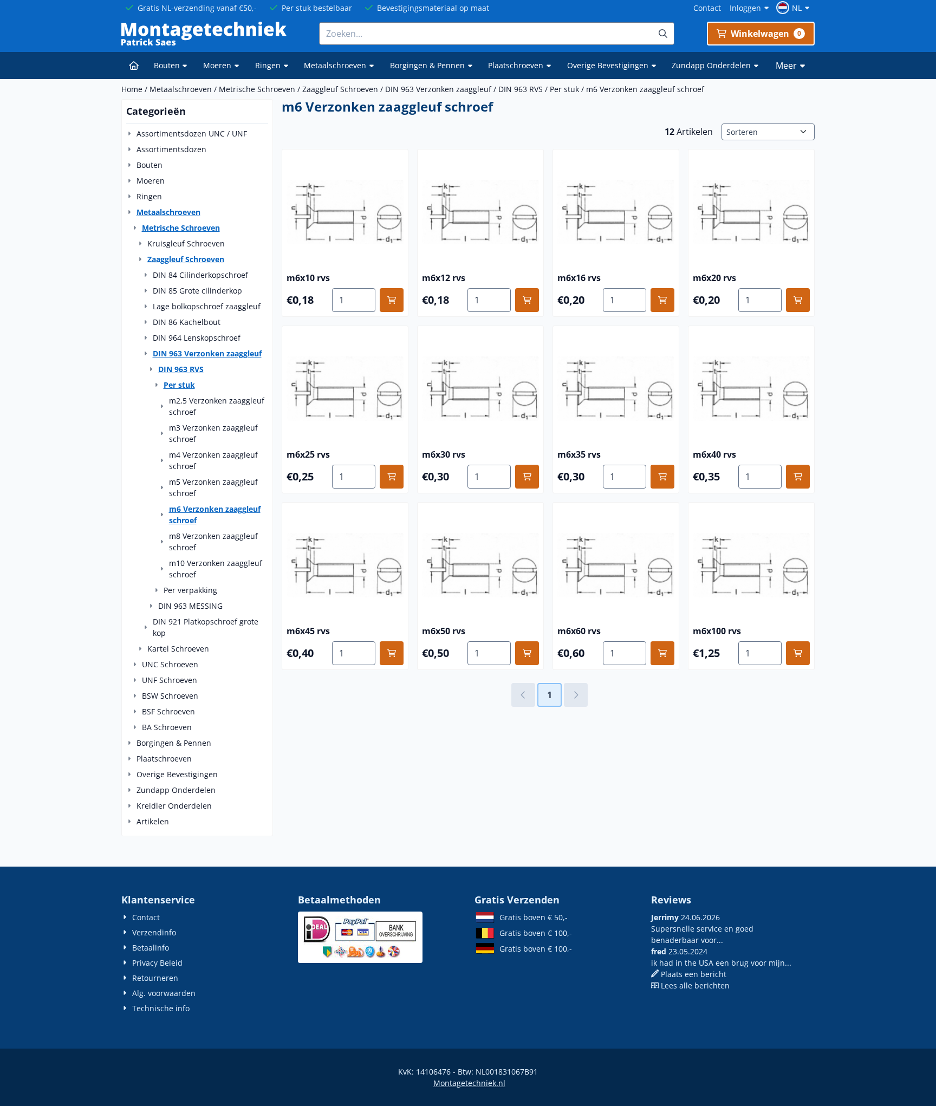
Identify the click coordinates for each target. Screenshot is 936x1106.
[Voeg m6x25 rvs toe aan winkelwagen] (392, 477)
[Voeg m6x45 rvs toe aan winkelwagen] (392, 653)
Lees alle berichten (695, 985)
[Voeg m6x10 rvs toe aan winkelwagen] (392, 300)
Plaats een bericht (693, 974)
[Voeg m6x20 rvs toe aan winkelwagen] (798, 300)
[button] (794, 7)
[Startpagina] (133, 65)
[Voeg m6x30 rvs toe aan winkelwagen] (527, 477)
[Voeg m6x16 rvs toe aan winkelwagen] (662, 300)
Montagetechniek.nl (469, 1083)
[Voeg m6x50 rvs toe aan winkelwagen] (527, 653)
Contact (707, 8)
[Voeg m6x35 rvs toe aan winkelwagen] (662, 477)
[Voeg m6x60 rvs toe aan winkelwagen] (662, 653)
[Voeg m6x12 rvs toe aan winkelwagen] (527, 300)
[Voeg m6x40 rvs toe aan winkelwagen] (798, 477)
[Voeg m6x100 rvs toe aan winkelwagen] (798, 653)
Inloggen (745, 8)
